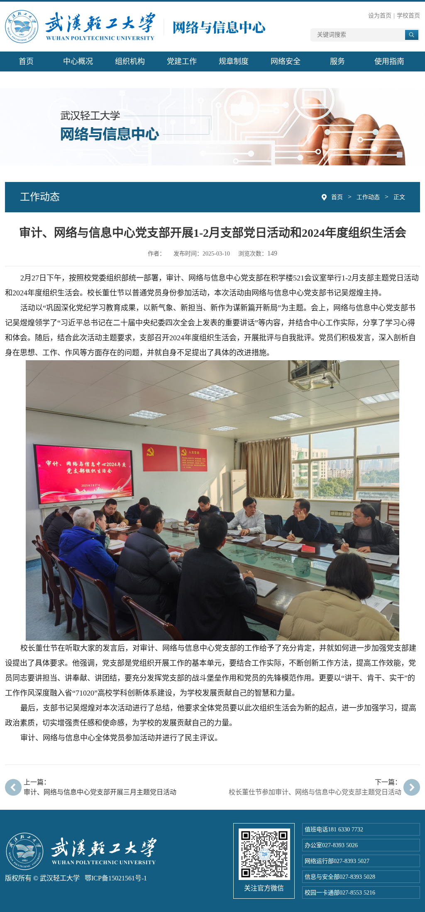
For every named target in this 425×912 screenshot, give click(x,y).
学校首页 (408, 15)
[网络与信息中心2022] (136, 25)
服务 (337, 61)
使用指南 (389, 61)
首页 (26, 61)
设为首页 (379, 15)
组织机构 (130, 61)
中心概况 (78, 61)
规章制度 (234, 61)
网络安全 (285, 61)
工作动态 (368, 197)
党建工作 (182, 61)
